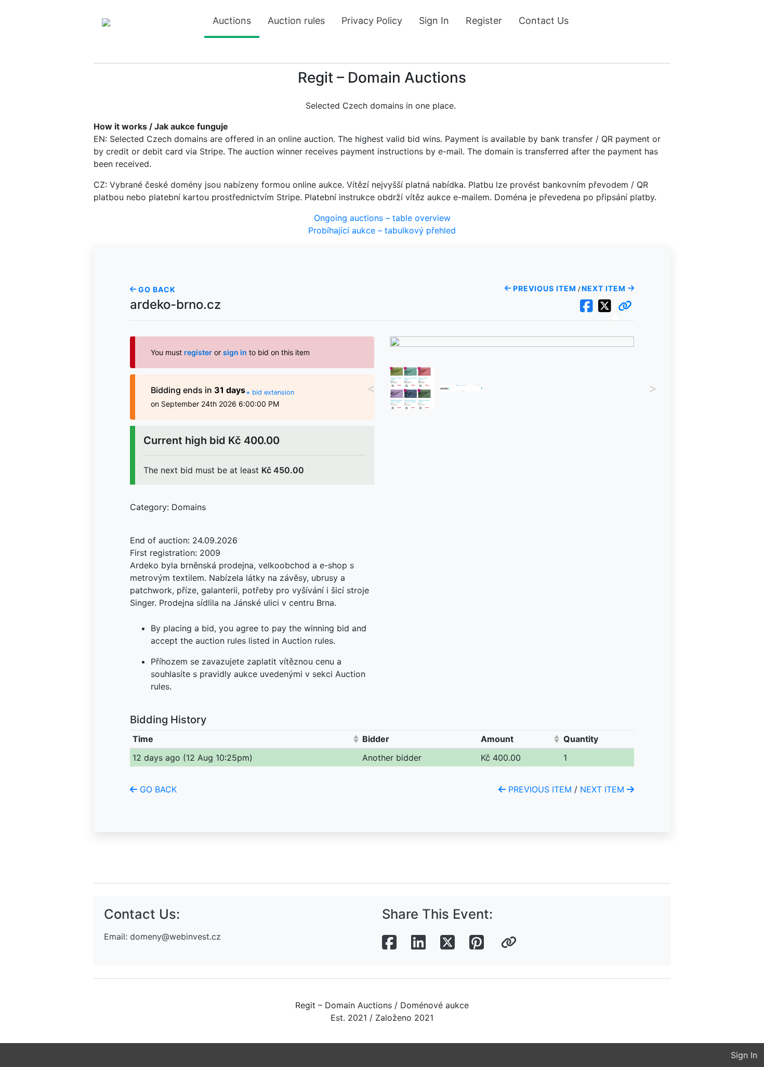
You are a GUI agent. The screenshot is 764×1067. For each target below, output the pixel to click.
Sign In (434, 20)
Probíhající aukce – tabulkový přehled (382, 230)
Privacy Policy (371, 20)
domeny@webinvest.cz (175, 936)
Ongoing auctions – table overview (382, 218)
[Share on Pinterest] (476, 942)
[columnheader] (245, 739)
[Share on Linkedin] (418, 942)
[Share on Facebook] (389, 942)
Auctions (232, 20)
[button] (625, 306)
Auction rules (296, 20)
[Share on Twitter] (447, 942)
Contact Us (544, 20)
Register (484, 20)
